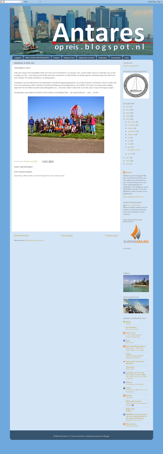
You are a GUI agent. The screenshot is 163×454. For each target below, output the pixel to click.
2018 (128, 107)
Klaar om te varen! (132, 329)
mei (129, 144)
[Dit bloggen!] (46, 161)
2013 (128, 158)
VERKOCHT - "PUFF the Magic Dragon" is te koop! (135, 349)
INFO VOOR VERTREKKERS (37, 58)
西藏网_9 (129, 411)
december (132, 122)
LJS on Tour (131, 333)
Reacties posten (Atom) (35, 240)
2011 (128, 164)
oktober (131, 128)
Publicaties (102, 58)
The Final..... (130, 397)
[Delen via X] (48, 161)
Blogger (106, 436)
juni (129, 141)
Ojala (128, 341)
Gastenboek (116, 58)
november (132, 125)
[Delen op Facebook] (50, 161)
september (132, 131)
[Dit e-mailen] (43, 161)
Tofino (128, 388)
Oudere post (111, 235)
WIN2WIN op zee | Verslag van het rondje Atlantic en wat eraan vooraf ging (136, 416)
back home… (130, 342)
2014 (128, 119)
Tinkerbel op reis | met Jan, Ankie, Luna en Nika (136, 374)
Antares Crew (69, 58)
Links (127, 58)
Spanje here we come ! (134, 420)
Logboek (18, 58)
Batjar (128, 322)
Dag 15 (128, 323)
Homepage (67, 235)
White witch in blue (133, 401)
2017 (128, 110)
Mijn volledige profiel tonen (133, 197)
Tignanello (130, 367)
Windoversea (131, 424)
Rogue (128, 354)
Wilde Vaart (130, 409)
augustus (131, 134)
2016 (128, 113)
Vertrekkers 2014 (133, 150)
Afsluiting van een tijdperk (135, 384)
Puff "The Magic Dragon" (136, 346)
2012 (128, 161)
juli (129, 138)
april (129, 147)
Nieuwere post (21, 235)
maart (130, 154)
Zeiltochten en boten (86, 58)
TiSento (129, 382)
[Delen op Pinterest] (52, 161)
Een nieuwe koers (132, 426)
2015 (128, 116)
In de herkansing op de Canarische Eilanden (134, 336)
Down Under (130, 369)
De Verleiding (131, 327)
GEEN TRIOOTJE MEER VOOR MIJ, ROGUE (134, 357)
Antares (56, 58)
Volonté (129, 395)
